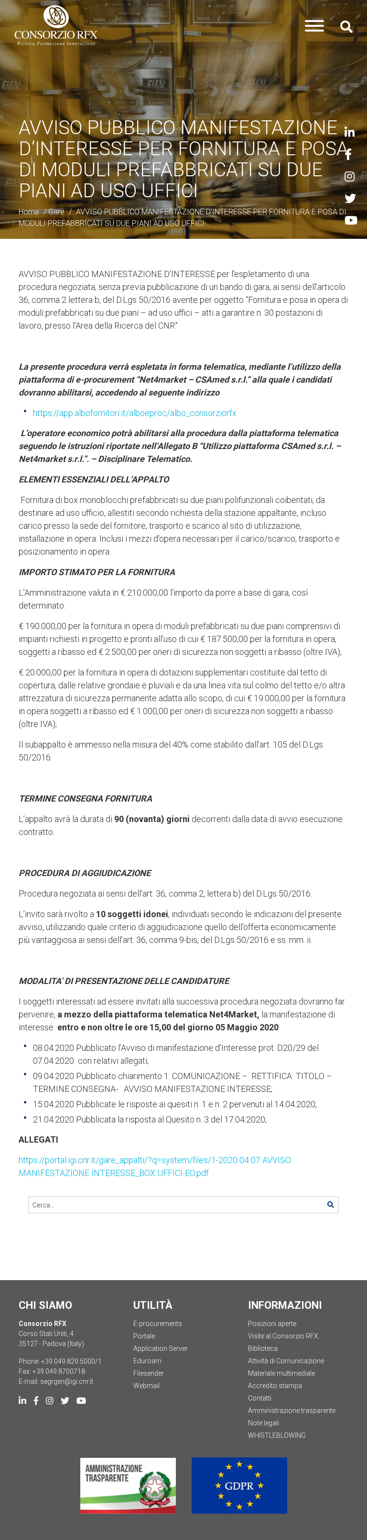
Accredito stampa (275, 1386)
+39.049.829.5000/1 (71, 1361)
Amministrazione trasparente (291, 1410)
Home (29, 211)
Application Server (160, 1348)
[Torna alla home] (56, 26)
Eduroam (147, 1361)
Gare (56, 211)
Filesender (148, 1373)
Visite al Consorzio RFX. (284, 1336)
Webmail (146, 1386)
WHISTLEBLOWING (277, 1435)
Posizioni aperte (272, 1323)
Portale (144, 1336)
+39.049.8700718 (58, 1371)
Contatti (259, 1398)
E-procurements (157, 1323)
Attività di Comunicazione (286, 1361)
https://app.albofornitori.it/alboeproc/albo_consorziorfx (135, 413)
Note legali (263, 1423)
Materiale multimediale (281, 1373)
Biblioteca (263, 1348)
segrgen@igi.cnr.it (66, 1381)
